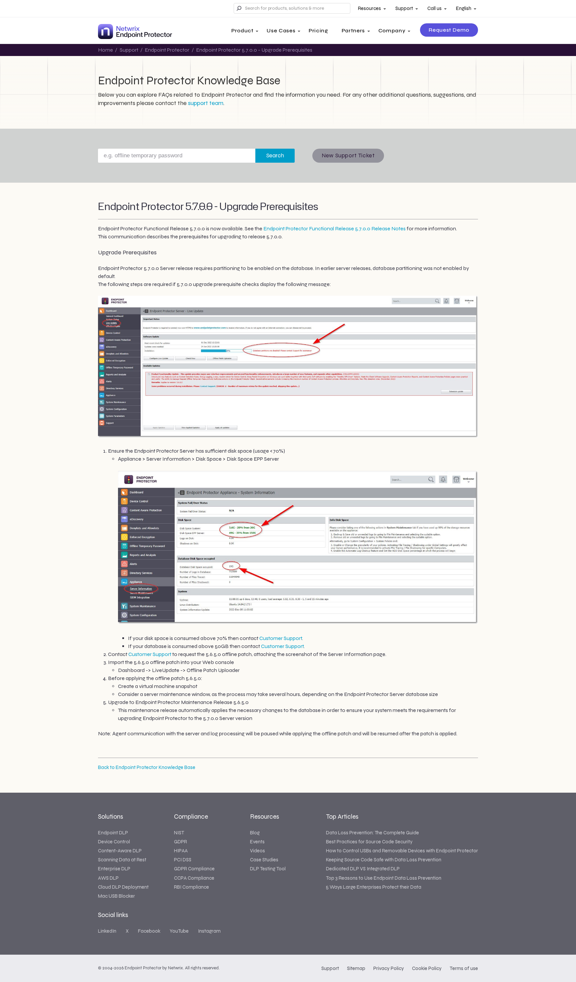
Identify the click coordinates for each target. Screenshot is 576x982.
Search (275, 155)
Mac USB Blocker (116, 896)
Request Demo (449, 30)
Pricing (318, 30)
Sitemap (356, 968)
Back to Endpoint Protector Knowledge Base (146, 767)
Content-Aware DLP (120, 851)
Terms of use (464, 968)
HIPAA (181, 851)
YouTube (179, 931)
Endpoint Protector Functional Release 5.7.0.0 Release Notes (334, 228)
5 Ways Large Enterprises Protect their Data (373, 887)
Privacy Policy (388, 968)
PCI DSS (182, 860)
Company (391, 30)
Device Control (114, 842)
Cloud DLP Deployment (123, 887)
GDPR (180, 842)
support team (205, 103)
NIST (179, 833)
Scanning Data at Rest (122, 860)
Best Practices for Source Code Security (369, 842)
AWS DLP (108, 878)
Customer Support (280, 638)
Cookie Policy (427, 968)
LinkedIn (107, 931)
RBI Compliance (191, 887)
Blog (255, 833)
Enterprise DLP (114, 869)
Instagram (209, 931)
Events (257, 842)
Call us (434, 8)
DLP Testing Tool (268, 869)
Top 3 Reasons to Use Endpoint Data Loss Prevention (383, 878)
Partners (353, 30)
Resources (369, 8)
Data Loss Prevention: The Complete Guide (372, 833)
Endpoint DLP (113, 833)
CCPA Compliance (194, 878)
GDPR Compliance (194, 869)
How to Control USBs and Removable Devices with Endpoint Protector (402, 851)
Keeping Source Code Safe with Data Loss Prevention (383, 860)
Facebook (149, 931)
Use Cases (281, 30)
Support (404, 8)
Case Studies (264, 860)
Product (242, 30)
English (463, 8)
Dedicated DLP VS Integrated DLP (363, 869)
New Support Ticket (348, 155)
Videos (257, 851)
